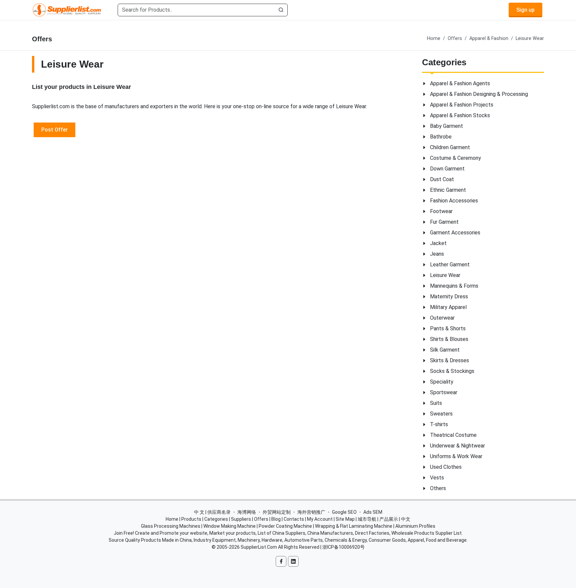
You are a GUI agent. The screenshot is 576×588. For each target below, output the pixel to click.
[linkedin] (293, 561)
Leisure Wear (530, 38)
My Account (320, 519)
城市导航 (367, 519)
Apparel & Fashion (488, 38)
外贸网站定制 (277, 512)
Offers (455, 38)
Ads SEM (372, 512)
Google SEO (344, 512)
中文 (405, 519)
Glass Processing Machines (170, 526)
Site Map (345, 519)
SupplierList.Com (259, 547)
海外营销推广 (311, 512)
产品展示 (388, 519)
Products (191, 519)
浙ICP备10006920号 (343, 547)
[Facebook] (281, 561)
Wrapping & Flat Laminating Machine (353, 526)
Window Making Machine (229, 526)
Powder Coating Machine (285, 526)
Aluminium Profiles (415, 526)
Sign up (525, 10)
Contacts (294, 519)
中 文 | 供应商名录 (212, 512)
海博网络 (246, 512)
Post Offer (54, 130)
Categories (216, 519)
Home (433, 38)
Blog (276, 519)
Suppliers (241, 519)
